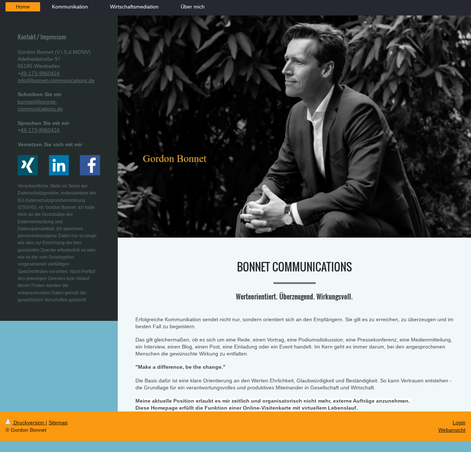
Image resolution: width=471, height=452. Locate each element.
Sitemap (58, 422)
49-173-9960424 (40, 73)
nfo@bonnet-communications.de (57, 80)
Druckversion (29, 422)
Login (459, 422)
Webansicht (451, 430)
